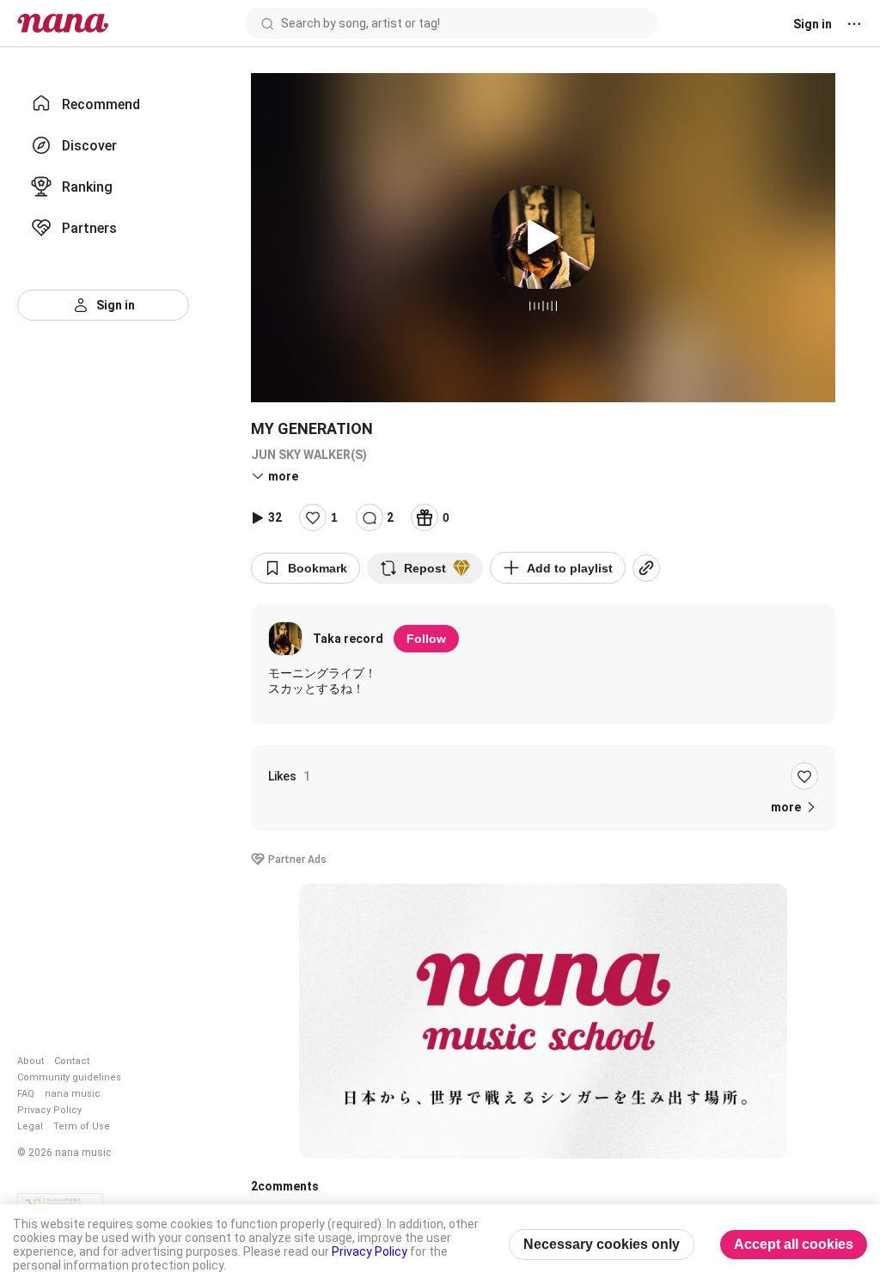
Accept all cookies (793, 1244)
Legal (30, 1126)
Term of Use (81, 1126)
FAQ (25, 1093)
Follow (426, 639)
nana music (73, 1093)
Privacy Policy (49, 1110)
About (30, 1061)
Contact (71, 1061)
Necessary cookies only (601, 1244)
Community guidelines (69, 1077)
